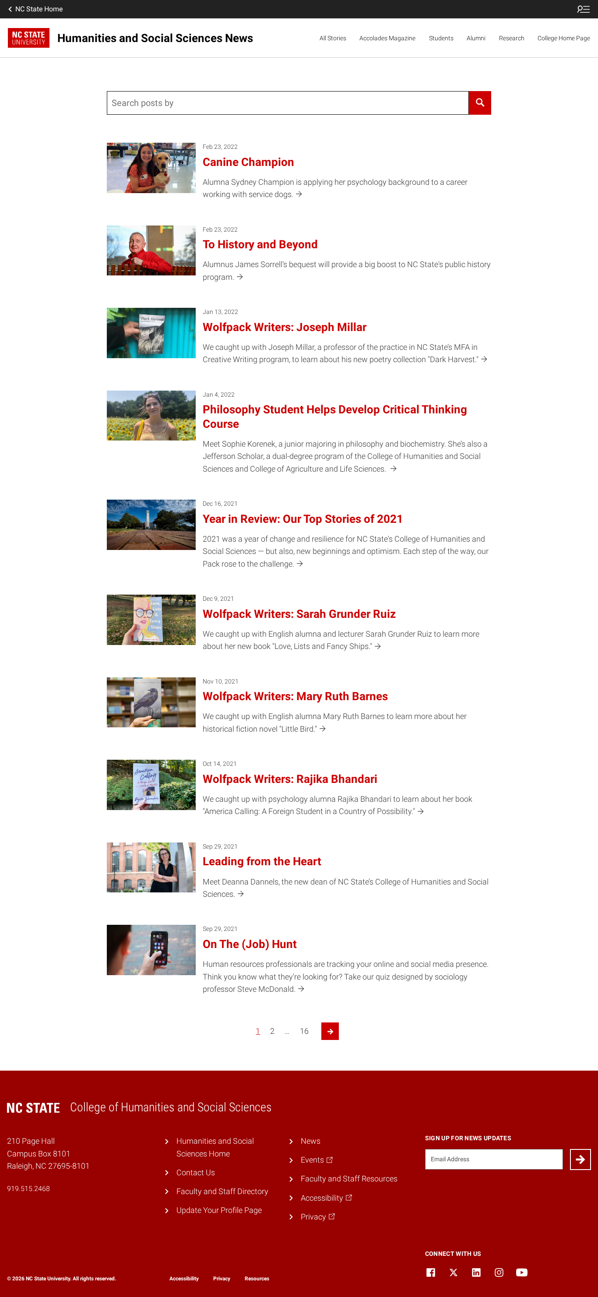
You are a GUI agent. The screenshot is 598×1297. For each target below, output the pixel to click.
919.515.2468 (28, 1188)
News (310, 1141)
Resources (257, 1279)
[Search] (480, 103)
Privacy (221, 1279)
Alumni (476, 38)
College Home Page (564, 38)
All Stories (333, 38)
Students (441, 38)
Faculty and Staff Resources (349, 1178)
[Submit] (580, 1159)
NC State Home (39, 9)
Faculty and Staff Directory (222, 1191)
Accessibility (184, 1279)
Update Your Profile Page (219, 1210)
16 (304, 1031)
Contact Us (195, 1172)
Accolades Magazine (387, 38)
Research (511, 38)
